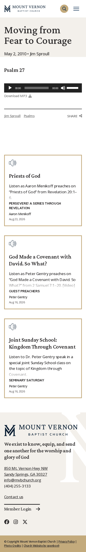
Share (72, 116)
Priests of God (24, 176)
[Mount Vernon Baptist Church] (24, 9)
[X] (25, 522)
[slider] (73, 87)
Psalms (29, 116)
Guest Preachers (24, 291)
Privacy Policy (66, 542)
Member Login (17, 508)
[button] (64, 9)
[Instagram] (15, 522)
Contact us (13, 496)
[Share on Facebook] (74, 124)
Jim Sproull (12, 116)
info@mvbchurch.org (22, 480)
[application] (43, 88)
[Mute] (63, 88)
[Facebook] (6, 522)
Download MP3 (15, 96)
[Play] (10, 88)
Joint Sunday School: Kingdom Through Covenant (42, 343)
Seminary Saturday (26, 380)
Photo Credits (12, 546)
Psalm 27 (14, 70)
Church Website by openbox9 (41, 546)
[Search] (77, 17)
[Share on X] (74, 134)
